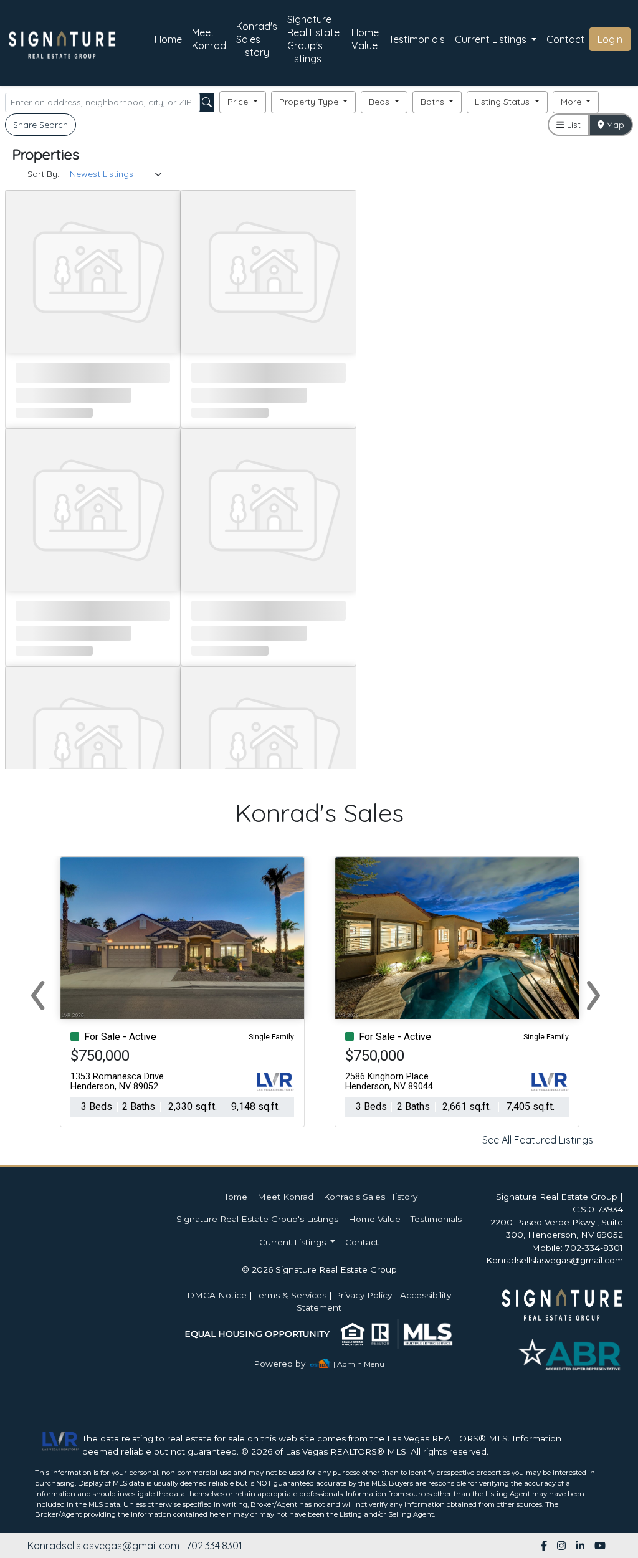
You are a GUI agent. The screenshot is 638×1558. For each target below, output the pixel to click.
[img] (287, 1363)
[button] (242, 102)
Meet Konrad (209, 39)
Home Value (365, 39)
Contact (362, 1242)
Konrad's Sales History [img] (256, 39)
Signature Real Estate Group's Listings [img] (313, 39)
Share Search (40, 124)
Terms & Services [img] (290, 1295)
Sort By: (43, 173)
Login (610, 39)
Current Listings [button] (492, 39)
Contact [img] (565, 39)
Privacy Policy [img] (363, 1295)
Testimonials (417, 39)
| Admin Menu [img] (358, 1364)
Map (614, 124)
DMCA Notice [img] (217, 1295)
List (572, 124)
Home (168, 39)
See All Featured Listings (537, 1140)
